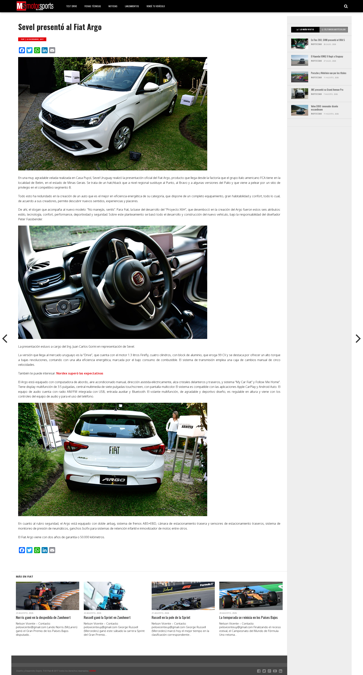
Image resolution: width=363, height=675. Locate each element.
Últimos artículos (335, 29)
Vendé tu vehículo (156, 6)
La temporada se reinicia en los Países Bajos (248, 617)
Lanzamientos (132, 6)
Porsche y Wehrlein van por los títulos (328, 73)
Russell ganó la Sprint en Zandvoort (107, 617)
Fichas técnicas (93, 6)
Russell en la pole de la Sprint (171, 617)
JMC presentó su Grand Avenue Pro (327, 89)
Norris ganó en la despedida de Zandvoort (43, 617)
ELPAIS (92, 671)
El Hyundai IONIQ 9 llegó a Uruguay (327, 56)
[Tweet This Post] (47, 600)
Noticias (113, 6)
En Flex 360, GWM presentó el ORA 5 (328, 40)
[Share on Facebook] (39, 600)
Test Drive (71, 6)
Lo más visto (307, 29)
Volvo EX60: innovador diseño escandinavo (324, 108)
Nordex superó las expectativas (79, 373)
